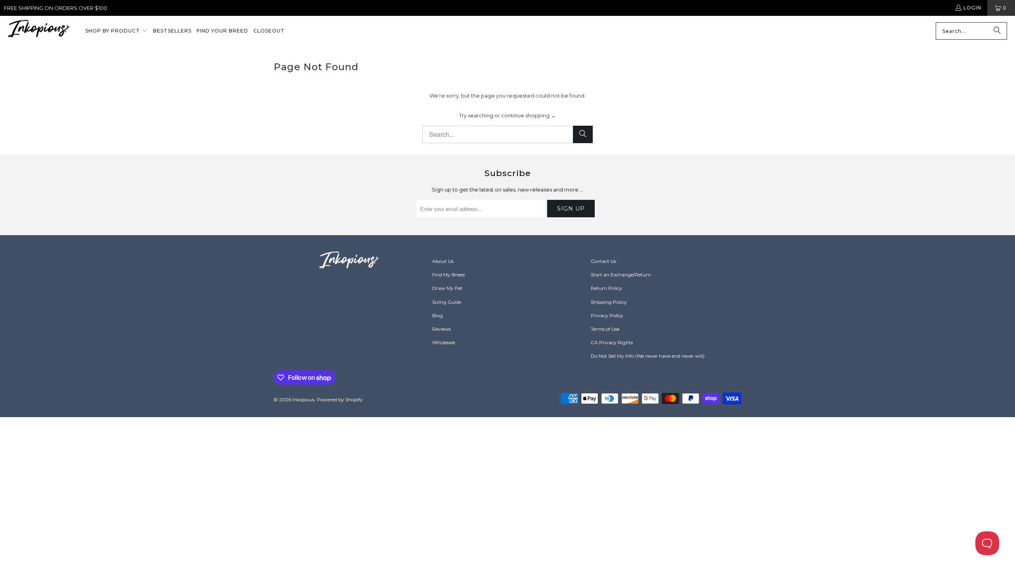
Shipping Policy (609, 302)
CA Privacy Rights (612, 342)
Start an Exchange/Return (621, 275)
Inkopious (303, 399)
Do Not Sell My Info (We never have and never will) (648, 356)
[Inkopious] (38, 31)
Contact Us (603, 261)
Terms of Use (605, 329)
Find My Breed (448, 275)
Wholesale (443, 342)
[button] (116, 31)
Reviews (441, 329)
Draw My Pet (447, 288)
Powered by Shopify (340, 399)
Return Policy (606, 288)
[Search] (997, 31)
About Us (443, 261)
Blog (437, 315)
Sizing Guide (446, 302)
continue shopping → (528, 115)
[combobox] (971, 31)
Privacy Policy (607, 315)
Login (972, 8)
